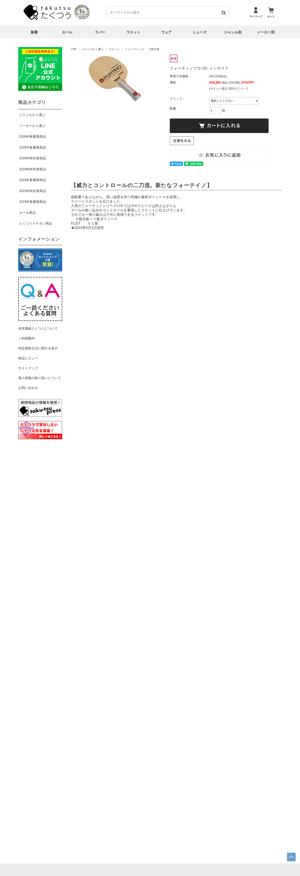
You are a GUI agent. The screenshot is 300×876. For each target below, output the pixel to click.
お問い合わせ (28, 388)
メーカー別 (266, 32)
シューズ (200, 32)
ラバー (100, 32)
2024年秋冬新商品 (32, 169)
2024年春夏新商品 (32, 180)
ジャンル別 (233, 32)
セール (67, 32)
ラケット (134, 32)
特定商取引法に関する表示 (38, 348)
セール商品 (27, 212)
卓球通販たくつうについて (38, 328)
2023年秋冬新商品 (32, 191)
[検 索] (223, 12)
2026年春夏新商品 (32, 136)
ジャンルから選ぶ (93, 49)
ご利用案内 (26, 338)
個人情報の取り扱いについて (39, 378)
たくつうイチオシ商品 (35, 223)
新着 (34, 32)
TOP (74, 49)
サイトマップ (28, 368)
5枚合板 (154, 49)
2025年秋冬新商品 (32, 158)
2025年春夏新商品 (32, 147)
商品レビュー (28, 358)
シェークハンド (134, 49)
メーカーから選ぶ (32, 126)
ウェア (166, 32)
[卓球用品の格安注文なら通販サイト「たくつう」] (48, 19)
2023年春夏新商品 (32, 201)
